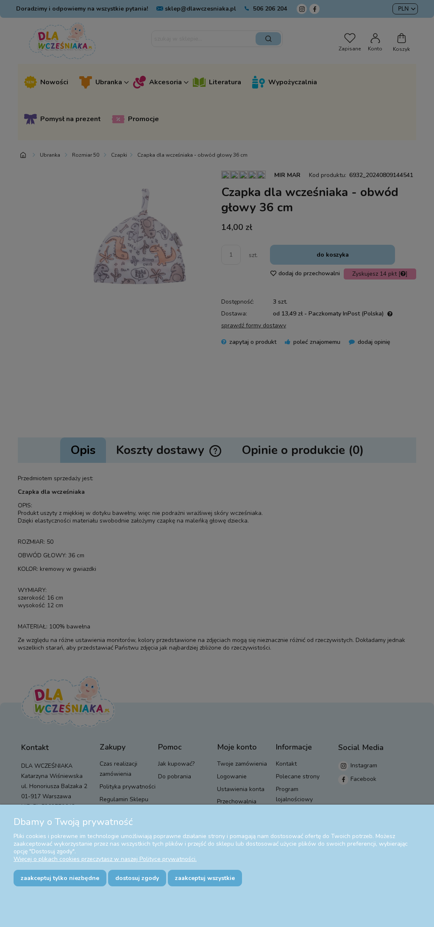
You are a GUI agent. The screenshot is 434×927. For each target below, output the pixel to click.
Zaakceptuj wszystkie (205, 878)
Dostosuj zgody (137, 878)
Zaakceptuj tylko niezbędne (60, 878)
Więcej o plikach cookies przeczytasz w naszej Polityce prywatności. (105, 859)
